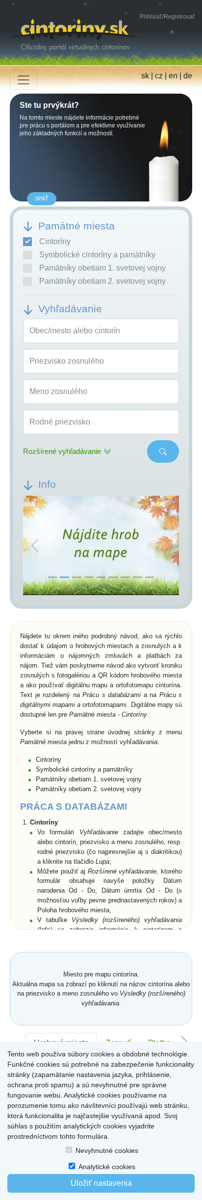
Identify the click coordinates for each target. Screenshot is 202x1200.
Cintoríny (55, 241)
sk (145, 76)
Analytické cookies (106, 1167)
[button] (35, 546)
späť (42, 198)
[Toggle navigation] (23, 80)
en (173, 76)
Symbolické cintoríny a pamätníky (97, 254)
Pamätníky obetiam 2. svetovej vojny (102, 281)
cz (159, 76)
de (187, 76)
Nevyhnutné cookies (107, 1150)
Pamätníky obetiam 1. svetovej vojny (102, 268)
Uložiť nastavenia (101, 1183)
